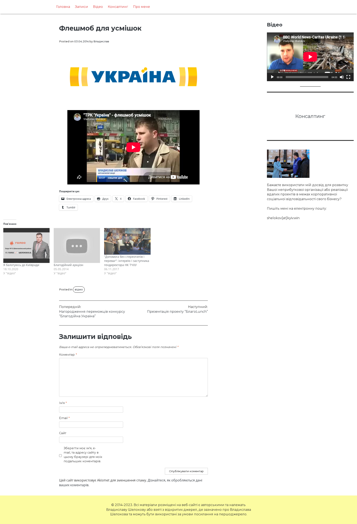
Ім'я (63, 403)
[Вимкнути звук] (342, 77)
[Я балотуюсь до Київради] (26, 245)
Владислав (101, 41)
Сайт (62, 433)
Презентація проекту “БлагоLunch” (177, 309)
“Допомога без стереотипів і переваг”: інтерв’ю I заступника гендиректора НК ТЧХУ (126, 261)
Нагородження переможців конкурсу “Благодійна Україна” (92, 311)
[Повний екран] (348, 77)
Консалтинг (118, 7)
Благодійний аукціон (68, 265)
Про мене (141, 7)
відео (79, 289)
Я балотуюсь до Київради (21, 265)
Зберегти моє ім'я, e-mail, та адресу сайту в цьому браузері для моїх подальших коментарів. (83, 454)
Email (64, 418)
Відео (98, 7)
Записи (81, 7)
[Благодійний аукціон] (77, 245)
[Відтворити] (272, 77)
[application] (310, 56)
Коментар (68, 354)
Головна (63, 7)
